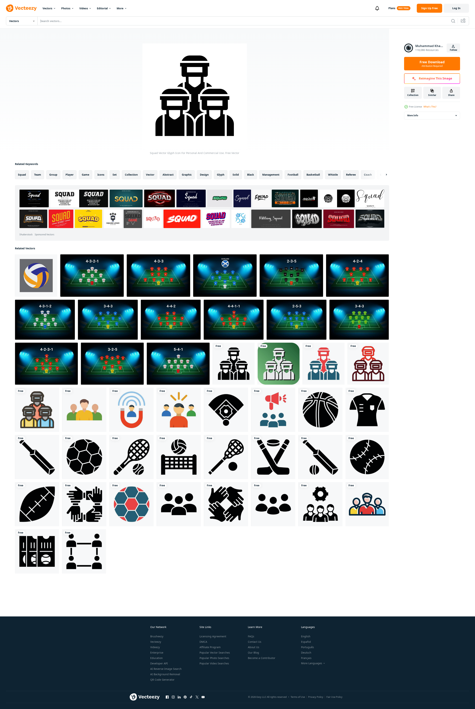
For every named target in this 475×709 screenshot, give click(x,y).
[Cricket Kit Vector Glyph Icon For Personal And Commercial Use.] (320, 457)
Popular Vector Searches (215, 652)
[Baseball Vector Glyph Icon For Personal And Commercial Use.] (367, 457)
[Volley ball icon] (36, 275)
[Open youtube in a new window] (203, 696)
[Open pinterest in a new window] (185, 696)
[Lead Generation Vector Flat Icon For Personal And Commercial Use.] (131, 410)
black (250, 174)
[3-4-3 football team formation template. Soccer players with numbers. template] (108, 320)
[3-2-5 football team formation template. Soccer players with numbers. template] (112, 364)
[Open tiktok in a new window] (191, 696)
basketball (313, 174)
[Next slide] (383, 174)
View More (370, 219)
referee (351, 174)
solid (236, 174)
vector (150, 174)
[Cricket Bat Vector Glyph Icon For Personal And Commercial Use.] (37, 457)
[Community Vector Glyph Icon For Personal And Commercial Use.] (84, 551)
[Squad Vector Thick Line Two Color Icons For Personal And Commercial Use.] (368, 364)
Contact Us (254, 641)
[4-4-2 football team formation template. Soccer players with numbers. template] (171, 320)
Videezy (155, 647)
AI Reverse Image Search (166, 669)
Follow (453, 50)
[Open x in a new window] (197, 696)
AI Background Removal (165, 674)
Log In (456, 8)
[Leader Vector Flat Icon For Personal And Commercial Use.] (179, 410)
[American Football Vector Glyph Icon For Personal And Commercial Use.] (37, 504)
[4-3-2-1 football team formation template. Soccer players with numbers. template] (92, 275)
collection (131, 174)
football (293, 174)
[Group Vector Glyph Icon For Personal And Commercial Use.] (179, 504)
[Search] (453, 21)
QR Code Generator (162, 679)
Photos (65, 8)
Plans (391, 8)
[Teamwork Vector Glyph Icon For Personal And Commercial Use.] (273, 504)
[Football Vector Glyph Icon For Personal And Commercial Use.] (84, 457)
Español (306, 641)
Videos (83, 8)
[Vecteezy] (21, 8)
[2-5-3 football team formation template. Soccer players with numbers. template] (291, 275)
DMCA (203, 641)
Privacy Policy (315, 697)
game (85, 174)
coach (368, 174)
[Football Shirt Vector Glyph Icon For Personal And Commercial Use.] (367, 410)
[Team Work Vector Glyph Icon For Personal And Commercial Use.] (226, 504)
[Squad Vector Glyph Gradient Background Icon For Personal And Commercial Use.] (279, 364)
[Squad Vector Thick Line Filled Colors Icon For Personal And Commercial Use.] (37, 410)
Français (306, 658)
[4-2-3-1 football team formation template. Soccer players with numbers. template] (46, 364)
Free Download (432, 64)
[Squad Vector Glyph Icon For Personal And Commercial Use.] (234, 364)
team (37, 174)
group (53, 174)
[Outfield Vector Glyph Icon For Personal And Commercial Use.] (226, 410)
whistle (333, 174)
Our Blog (253, 652)
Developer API (159, 663)
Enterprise (156, 652)
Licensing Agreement (213, 636)
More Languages (311, 663)
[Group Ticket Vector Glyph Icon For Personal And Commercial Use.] (37, 551)
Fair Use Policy (334, 697)
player (70, 174)
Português (307, 647)
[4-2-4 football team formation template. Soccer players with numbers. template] (357, 275)
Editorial (102, 8)
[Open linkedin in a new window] (179, 696)
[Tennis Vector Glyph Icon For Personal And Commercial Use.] (131, 457)
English (305, 636)
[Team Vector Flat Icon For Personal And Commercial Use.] (84, 410)
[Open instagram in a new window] (173, 696)
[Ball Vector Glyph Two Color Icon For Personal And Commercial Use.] (131, 504)
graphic (187, 174)
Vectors (47, 8)
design (204, 174)
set (115, 174)
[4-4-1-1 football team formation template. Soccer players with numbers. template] (234, 320)
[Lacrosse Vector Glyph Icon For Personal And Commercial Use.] (226, 457)
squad (22, 174)
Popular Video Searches (214, 663)
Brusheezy (156, 636)
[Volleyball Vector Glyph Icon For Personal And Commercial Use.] (179, 457)
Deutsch (306, 652)
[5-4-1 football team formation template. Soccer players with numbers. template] (178, 364)
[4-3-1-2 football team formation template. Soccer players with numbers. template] (45, 320)
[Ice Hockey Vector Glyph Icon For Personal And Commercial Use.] (273, 457)
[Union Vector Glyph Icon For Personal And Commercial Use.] (84, 504)
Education (156, 658)
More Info (412, 115)
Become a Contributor (261, 658)
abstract (168, 174)
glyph (220, 174)
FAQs (251, 636)
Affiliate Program (210, 647)
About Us (253, 647)
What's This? (429, 106)
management (270, 174)
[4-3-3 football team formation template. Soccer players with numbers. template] (158, 275)
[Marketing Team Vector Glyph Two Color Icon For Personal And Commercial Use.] (273, 410)
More (120, 8)
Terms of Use (298, 697)
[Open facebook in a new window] (167, 696)
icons (100, 174)
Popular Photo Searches (214, 658)
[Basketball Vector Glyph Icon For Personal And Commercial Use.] (320, 410)
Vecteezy (155, 641)
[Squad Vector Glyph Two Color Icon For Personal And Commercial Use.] (324, 364)
